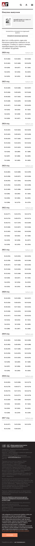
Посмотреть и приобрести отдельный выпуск (17, 32)
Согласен (9, 535)
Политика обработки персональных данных (14, 497)
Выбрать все (29, 53)
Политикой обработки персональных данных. (15, 531)
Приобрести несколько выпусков (17, 36)
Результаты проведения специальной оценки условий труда (15, 499)
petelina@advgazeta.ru (14, 457)
